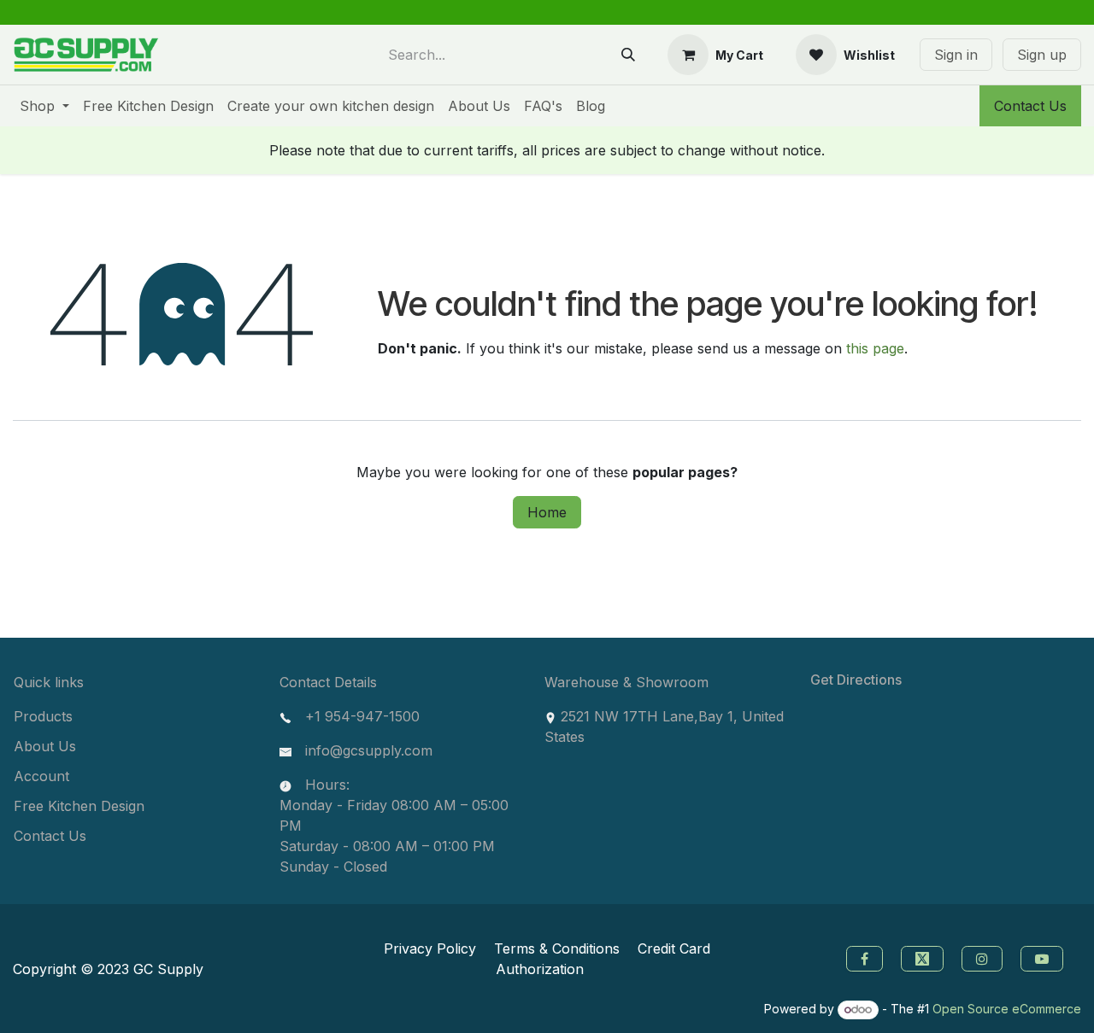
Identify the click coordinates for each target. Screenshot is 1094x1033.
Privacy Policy (430, 948)
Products (43, 716)
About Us (45, 746)
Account (41, 776)
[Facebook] (862, 957)
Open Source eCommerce (1006, 1008)
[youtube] (1044, 957)
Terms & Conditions (557, 948)
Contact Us (1030, 105)
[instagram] (984, 957)
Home (547, 512)
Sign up (1042, 54)
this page (875, 348)
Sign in (956, 54)
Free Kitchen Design (79, 805)
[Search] (628, 54)
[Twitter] (924, 957)
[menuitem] (44, 106)
